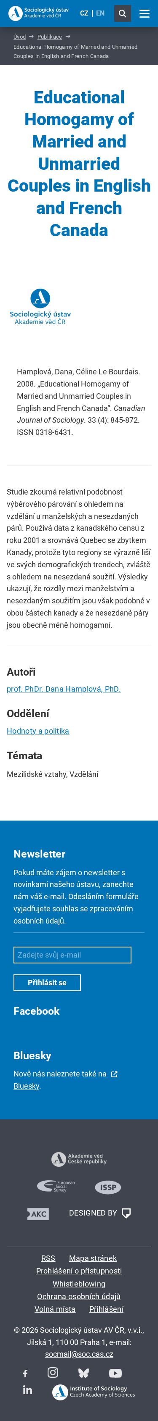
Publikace (49, 37)
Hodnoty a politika (38, 730)
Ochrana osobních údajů (79, 1296)
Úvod (19, 37)
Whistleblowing (79, 1283)
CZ (84, 13)
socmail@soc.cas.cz (79, 1354)
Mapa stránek (93, 1258)
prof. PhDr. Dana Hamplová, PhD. (64, 688)
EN (100, 13)
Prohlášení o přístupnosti (79, 1270)
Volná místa (55, 1309)
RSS (48, 1258)
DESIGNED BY (94, 1212)
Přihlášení (106, 1309)
